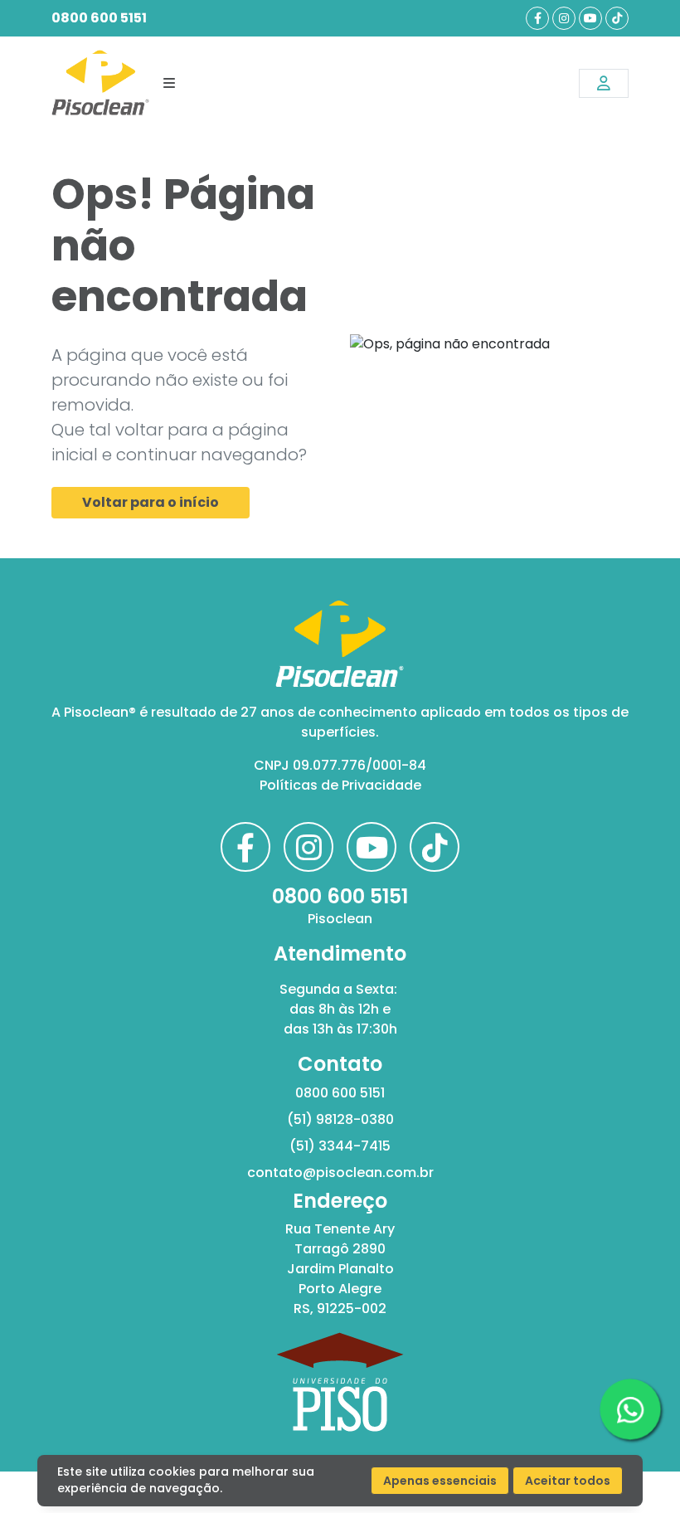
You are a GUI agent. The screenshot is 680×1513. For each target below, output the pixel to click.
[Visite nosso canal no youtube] (590, 18)
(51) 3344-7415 (340, 1145)
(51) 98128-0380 (340, 1119)
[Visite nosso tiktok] (617, 18)
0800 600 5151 (99, 17)
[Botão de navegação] (169, 83)
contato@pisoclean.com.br (340, 1172)
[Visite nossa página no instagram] (564, 18)
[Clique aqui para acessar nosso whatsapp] (630, 1409)
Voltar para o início (150, 502)
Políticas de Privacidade (340, 785)
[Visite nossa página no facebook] (537, 18)
